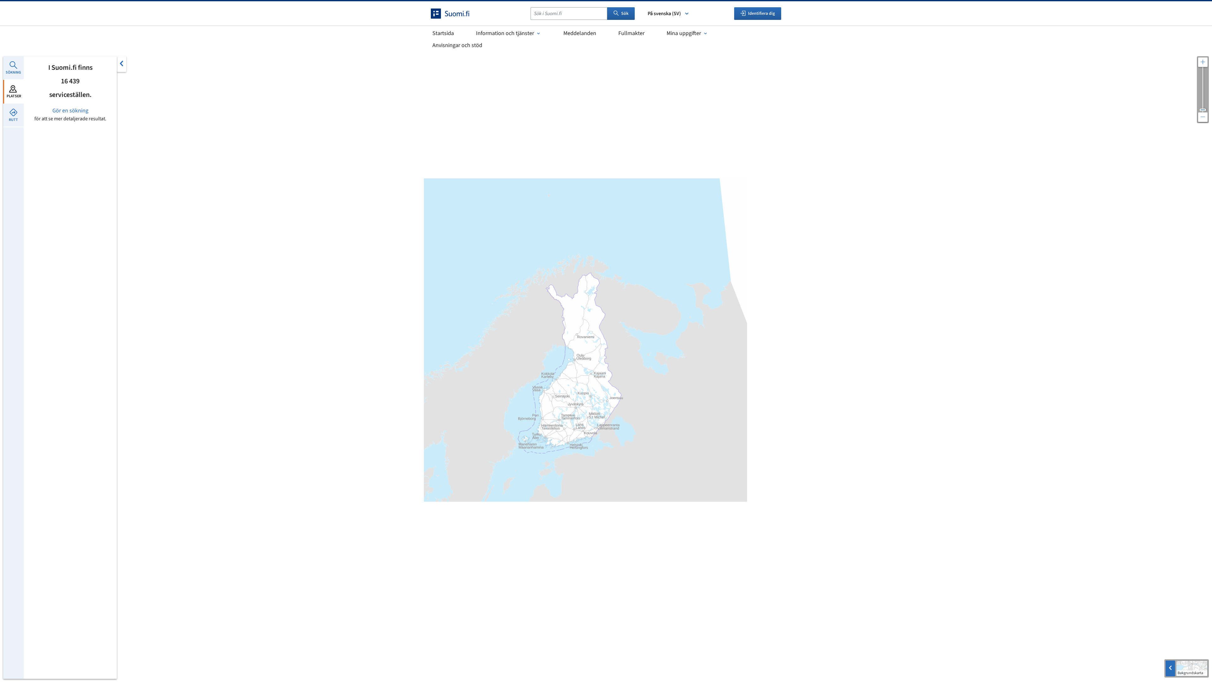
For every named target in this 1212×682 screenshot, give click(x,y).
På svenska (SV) (664, 13)
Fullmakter (631, 33)
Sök (624, 13)
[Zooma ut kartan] (1203, 117)
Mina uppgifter (684, 33)
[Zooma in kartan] (1203, 62)
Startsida (443, 33)
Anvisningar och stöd (457, 45)
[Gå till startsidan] (456, 14)
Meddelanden (579, 33)
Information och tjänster (505, 33)
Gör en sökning (70, 111)
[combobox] (569, 13)
